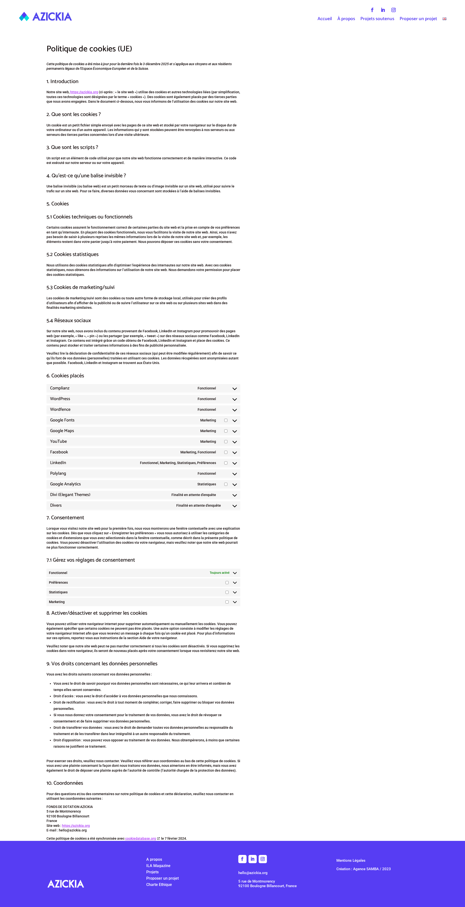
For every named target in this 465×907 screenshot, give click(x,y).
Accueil (325, 20)
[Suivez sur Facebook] (372, 10)
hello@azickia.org (253, 873)
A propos (154, 859)
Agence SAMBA (366, 869)
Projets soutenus (377, 20)
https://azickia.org (84, 92)
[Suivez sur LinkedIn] (383, 10)
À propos (346, 20)
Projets (152, 872)
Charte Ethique (159, 884)
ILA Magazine (158, 865)
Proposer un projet (418, 20)
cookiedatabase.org (140, 838)
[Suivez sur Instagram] (393, 10)
